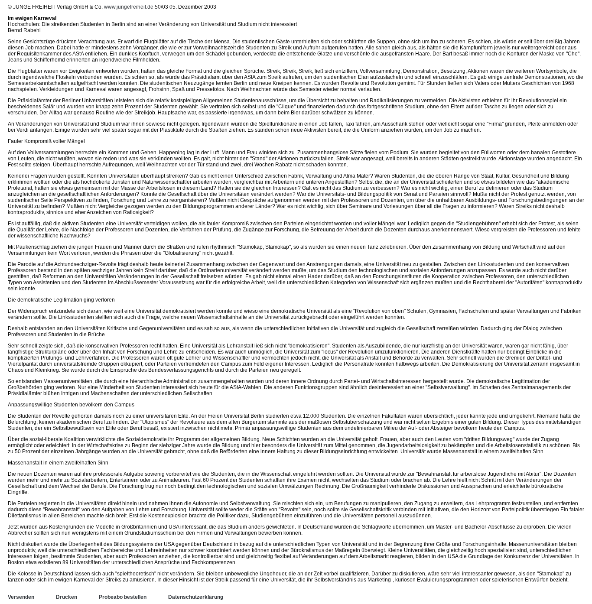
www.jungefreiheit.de (128, 7)
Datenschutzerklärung (195, 597)
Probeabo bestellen (122, 597)
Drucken (66, 597)
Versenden (21, 597)
